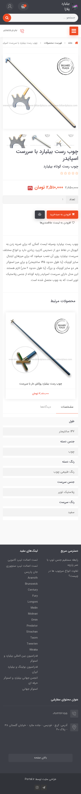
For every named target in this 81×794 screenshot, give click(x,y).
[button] (23, 6)
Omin (34, 620)
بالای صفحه (40, 758)
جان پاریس (31, 572)
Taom (34, 638)
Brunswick (31, 584)
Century (33, 590)
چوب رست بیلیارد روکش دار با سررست (40, 384)
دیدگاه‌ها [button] (45, 406)
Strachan (32, 632)
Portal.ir (29, 779)
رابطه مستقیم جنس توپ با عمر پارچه (62, 562)
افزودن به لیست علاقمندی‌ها (56, 223)
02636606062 (10, 31)
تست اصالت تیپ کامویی (23, 560)
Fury (35, 596)
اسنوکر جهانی (30, 689)
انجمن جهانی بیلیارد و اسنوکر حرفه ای (21, 680)
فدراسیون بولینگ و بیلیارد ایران (23, 669)
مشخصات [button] (67, 406)
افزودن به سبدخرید (61, 214)
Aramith (33, 578)
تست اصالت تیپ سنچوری (22, 566)
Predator (32, 626)
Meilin (34, 608)
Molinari (33, 614)
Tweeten (32, 644)
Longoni (33, 602)
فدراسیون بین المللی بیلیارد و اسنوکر (21, 658)
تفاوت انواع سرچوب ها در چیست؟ (63, 573)
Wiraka (33, 650)
